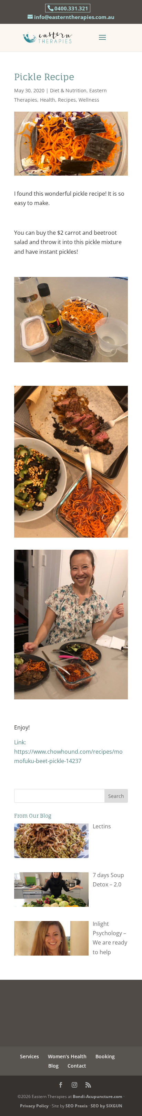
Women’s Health (67, 1056)
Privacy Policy (34, 1106)
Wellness (89, 99)
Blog (53, 1065)
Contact (77, 1065)
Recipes (67, 99)
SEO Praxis (76, 1106)
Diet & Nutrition (68, 90)
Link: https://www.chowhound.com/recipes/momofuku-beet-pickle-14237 (68, 751)
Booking (105, 1056)
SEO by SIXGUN (106, 1106)
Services (29, 1056)
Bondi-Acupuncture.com (97, 1096)
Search (116, 796)
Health (47, 99)
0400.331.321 (71, 8)
